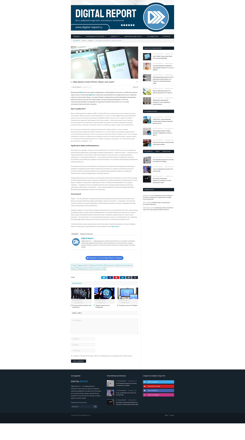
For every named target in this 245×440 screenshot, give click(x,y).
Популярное (148, 151)
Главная (76, 36)
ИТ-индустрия (152, 36)
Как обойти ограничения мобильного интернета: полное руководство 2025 (162, 180)
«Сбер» (74, 265)
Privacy (172, 414)
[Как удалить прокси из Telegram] (128, 293)
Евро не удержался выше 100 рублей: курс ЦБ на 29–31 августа (162, 91)
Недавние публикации (86, 233)
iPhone (81, 92)
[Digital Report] (122, 16)
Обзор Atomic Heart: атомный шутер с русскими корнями (163, 143)
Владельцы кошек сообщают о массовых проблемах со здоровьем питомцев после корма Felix (158, 197)
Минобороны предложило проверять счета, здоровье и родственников (161, 102)
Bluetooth (93, 265)
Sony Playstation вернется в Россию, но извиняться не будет (163, 160)
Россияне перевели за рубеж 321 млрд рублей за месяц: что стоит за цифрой (163, 67)
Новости (114, 36)
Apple (90, 94)
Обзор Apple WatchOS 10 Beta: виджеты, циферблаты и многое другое (162, 133)
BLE (87, 265)
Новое (157, 151)
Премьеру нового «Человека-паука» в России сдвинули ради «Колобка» (158, 208)
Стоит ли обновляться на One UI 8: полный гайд (163, 170)
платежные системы (92, 268)
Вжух (132, 265)
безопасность (108, 265)
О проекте (166, 36)
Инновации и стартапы (95, 36)
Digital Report (77, 87)
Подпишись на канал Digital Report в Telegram (105, 257)
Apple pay (81, 265)
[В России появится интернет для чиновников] (81, 293)
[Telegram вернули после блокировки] (104, 293)
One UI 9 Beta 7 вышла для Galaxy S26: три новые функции (162, 57)
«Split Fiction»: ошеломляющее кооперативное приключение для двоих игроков (163, 121)
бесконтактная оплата (122, 265)
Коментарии (166, 151)
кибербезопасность (78, 268)
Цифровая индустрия (132, 36)
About (166, 414)
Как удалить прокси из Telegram (128, 304)
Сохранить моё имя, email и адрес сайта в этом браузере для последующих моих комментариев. (102, 355)
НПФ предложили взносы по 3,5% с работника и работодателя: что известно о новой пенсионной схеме (163, 80)
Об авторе (75, 233)
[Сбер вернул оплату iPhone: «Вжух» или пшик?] (104, 63)
